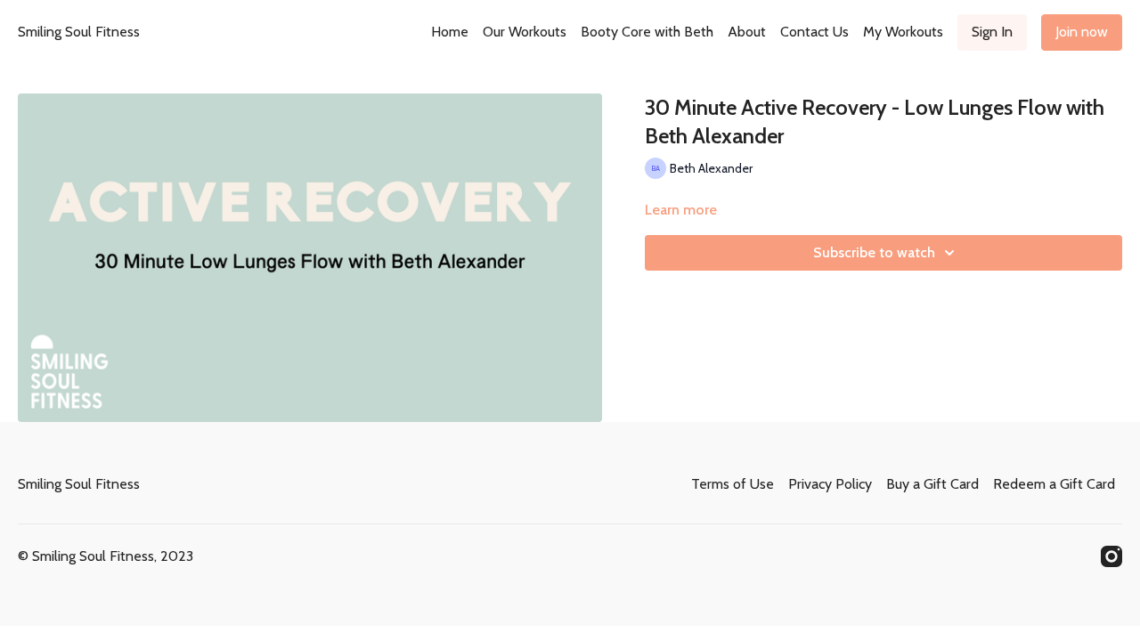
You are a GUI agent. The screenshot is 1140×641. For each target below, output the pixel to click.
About (747, 31)
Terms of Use (732, 483)
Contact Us (814, 31)
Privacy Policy (830, 483)
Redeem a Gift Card (1054, 483)
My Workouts (903, 31)
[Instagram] (1111, 556)
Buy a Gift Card (932, 483)
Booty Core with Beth (647, 31)
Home (449, 31)
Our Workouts (524, 31)
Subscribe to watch (874, 252)
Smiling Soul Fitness (79, 31)
